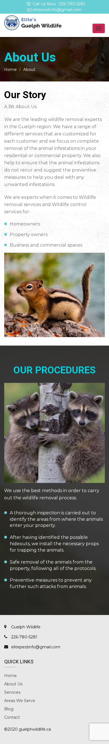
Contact (12, 717)
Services (12, 692)
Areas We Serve (19, 700)
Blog (8, 708)
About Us (13, 683)
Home (10, 69)
